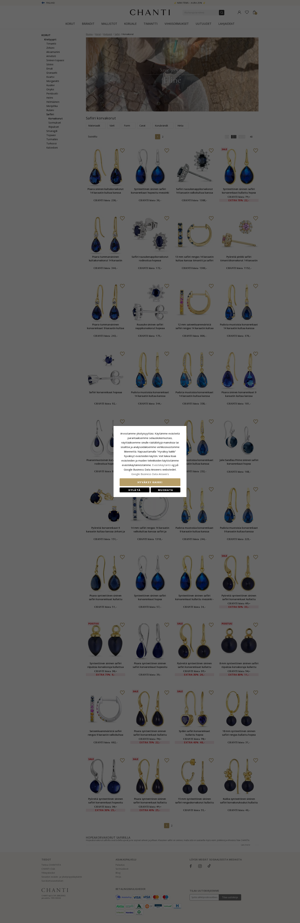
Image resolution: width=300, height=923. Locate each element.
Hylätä (134, 490)
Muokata (165, 490)
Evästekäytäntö (161, 465)
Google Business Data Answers (150, 474)
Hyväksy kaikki (150, 482)
